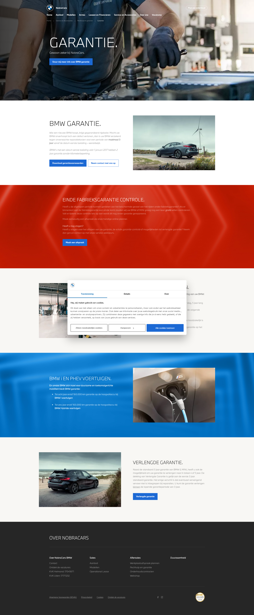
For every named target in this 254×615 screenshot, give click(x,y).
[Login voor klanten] (205, 15)
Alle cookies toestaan (165, 328)
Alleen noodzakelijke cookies (89, 328)
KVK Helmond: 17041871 (61, 571)
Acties (82, 14)
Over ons (144, 14)
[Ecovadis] (200, 595)
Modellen (71, 14)
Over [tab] (166, 294)
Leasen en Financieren (99, 14)
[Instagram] (162, 597)
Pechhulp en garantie (85, 21)
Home (49, 14)
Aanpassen (125, 328)
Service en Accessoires (125, 14)
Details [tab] (127, 294)
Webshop (135, 575)
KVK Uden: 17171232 (59, 575)
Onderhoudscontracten (142, 571)
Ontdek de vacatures (60, 567)
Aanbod (59, 14)
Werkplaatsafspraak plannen (144, 563)
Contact (53, 563)
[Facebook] (158, 597)
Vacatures (157, 14)
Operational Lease (99, 571)
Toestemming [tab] (87, 294)
